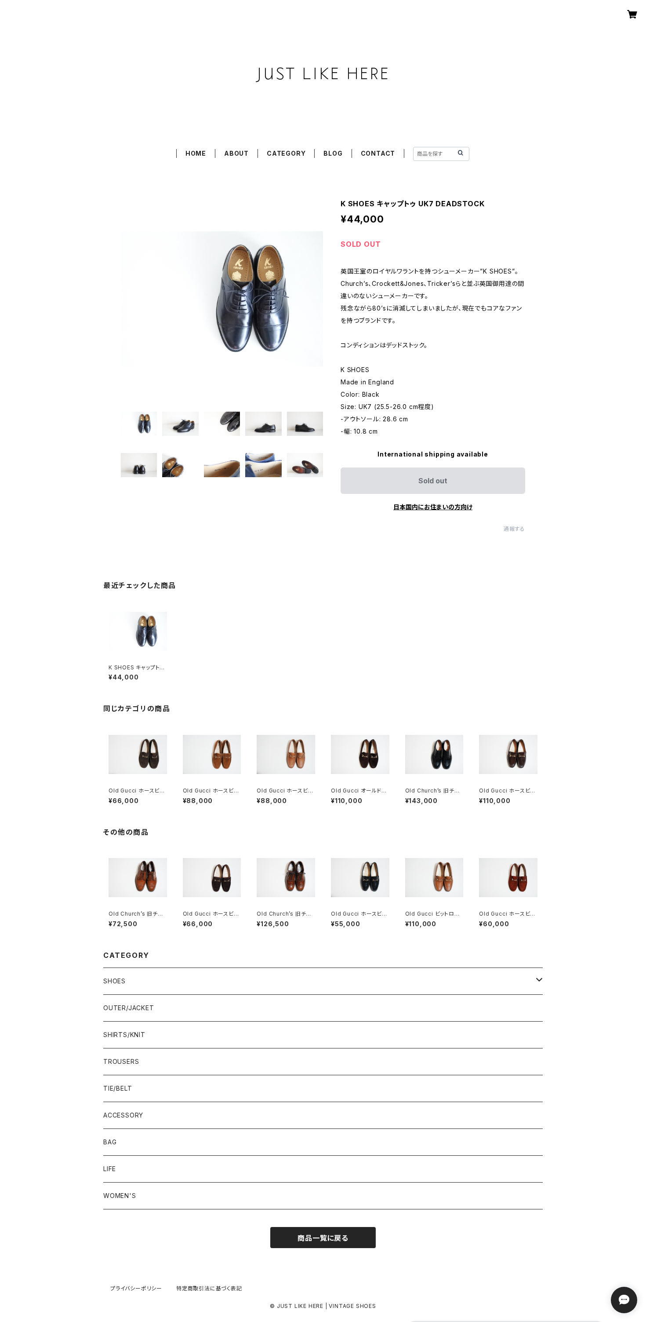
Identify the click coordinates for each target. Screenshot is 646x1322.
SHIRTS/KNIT (124, 1034)
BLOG (332, 153)
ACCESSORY (123, 1115)
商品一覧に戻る (323, 1238)
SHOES (114, 981)
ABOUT (236, 153)
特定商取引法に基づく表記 (209, 1288)
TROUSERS (121, 1061)
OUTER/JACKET (128, 1008)
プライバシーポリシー (136, 1288)
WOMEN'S (119, 1195)
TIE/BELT (117, 1088)
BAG (109, 1142)
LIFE (109, 1168)
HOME (195, 153)
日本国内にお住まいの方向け (432, 507)
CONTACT (378, 153)
